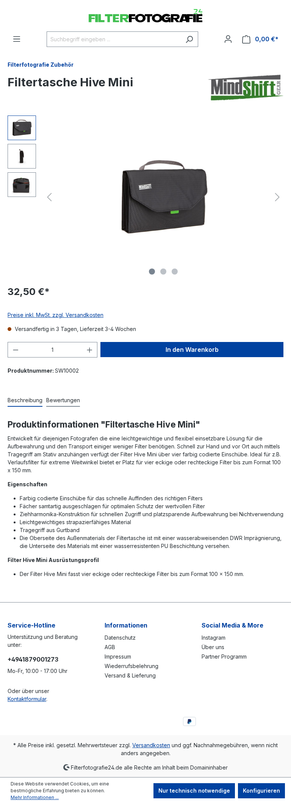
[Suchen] (189, 39)
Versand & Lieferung (130, 675)
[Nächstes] (277, 197)
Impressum (118, 656)
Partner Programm (224, 656)
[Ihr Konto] (228, 39)
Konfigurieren (261, 790)
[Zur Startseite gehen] (145, 15)
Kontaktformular (27, 699)
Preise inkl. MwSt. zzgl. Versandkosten (55, 315)
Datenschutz (120, 637)
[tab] (25, 400)
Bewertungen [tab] (63, 400)
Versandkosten (151, 745)
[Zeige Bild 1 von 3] (152, 272)
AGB (110, 647)
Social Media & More (232, 625)
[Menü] (17, 39)
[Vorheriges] (49, 197)
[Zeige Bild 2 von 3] (163, 272)
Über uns (213, 647)
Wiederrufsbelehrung (131, 666)
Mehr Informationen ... (35, 797)
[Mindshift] (245, 87)
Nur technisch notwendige (194, 790)
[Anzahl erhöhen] (90, 350)
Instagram (213, 637)
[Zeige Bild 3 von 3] (175, 272)
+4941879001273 (33, 659)
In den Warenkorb (192, 349)
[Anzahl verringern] (15, 350)
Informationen (126, 625)
